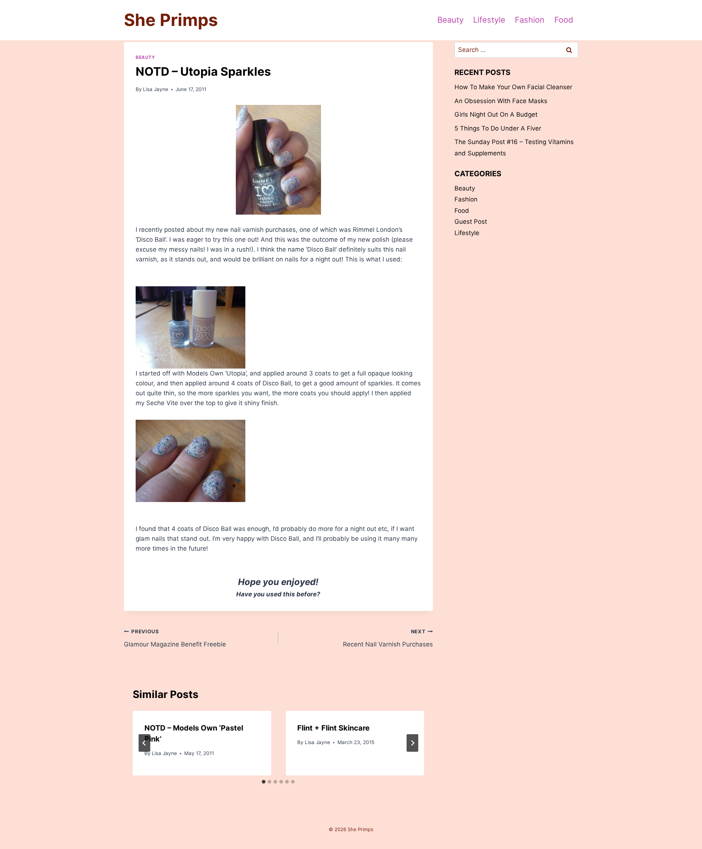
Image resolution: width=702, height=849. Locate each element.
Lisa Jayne (155, 89)
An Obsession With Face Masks (500, 101)
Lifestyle (489, 19)
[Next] (412, 743)
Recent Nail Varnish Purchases (388, 638)
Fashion (529, 19)
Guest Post (470, 221)
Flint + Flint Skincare (333, 728)
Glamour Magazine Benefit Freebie (175, 638)
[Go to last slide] (144, 743)
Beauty (450, 19)
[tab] (263, 782)
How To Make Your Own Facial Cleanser (513, 87)
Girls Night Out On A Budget (495, 114)
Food (563, 19)
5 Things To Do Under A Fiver (497, 128)
